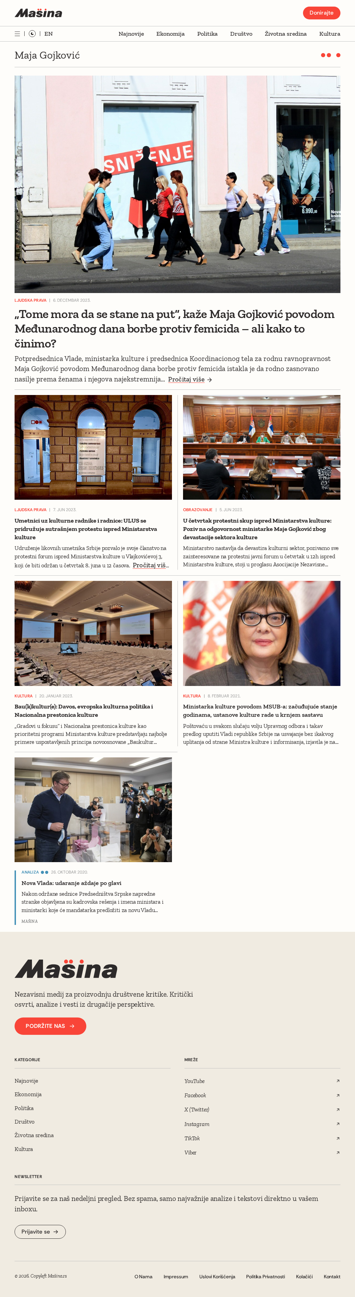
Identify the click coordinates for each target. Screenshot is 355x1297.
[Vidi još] (17, 33)
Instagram (196, 1123)
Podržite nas (45, 1026)
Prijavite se (35, 1231)
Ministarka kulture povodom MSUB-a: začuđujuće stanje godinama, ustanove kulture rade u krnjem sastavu (260, 711)
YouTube (194, 1080)
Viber (190, 1152)
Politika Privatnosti (265, 1276)
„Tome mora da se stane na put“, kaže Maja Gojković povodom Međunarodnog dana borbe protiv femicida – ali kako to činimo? (174, 329)
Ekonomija (170, 33)
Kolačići (304, 1276)
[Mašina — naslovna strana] (38, 13)
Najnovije (131, 33)
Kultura (329, 33)
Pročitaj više (186, 379)
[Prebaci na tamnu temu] (32, 33)
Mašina (29, 921)
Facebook (195, 1095)
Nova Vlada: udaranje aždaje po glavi (71, 883)
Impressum (176, 1276)
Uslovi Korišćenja (217, 1276)
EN (48, 33)
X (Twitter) (196, 1109)
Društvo (241, 33)
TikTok (192, 1138)
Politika (207, 33)
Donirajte (322, 12)
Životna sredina (286, 33)
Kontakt (332, 1276)
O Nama (144, 1276)
